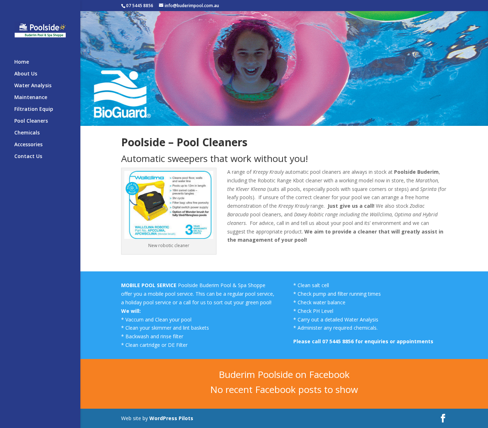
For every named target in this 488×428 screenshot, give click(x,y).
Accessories (28, 145)
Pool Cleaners (31, 121)
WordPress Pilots (172, 418)
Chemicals (27, 133)
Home (21, 62)
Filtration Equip (33, 109)
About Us (25, 74)
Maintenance (30, 97)
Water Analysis (32, 86)
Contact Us (28, 156)
